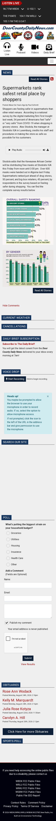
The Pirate (9, 16)
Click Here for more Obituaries (28, 731)
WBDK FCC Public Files (28, 781)
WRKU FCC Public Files (28, 788)
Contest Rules (18, 802)
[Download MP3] (48, 150)
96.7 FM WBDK (11, 8)
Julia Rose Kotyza (17, 709)
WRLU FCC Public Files (28, 784)
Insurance (16, 551)
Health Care (17, 558)
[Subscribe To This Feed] (51, 79)
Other (14, 564)
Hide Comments (11, 305)
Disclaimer (47, 806)
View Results (28, 664)
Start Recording (15, 379)
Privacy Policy (10, 806)
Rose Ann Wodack (17, 691)
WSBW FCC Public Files (28, 792)
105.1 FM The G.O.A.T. (14, 21)
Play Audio (17, 150)
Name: (7, 579)
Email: (7, 592)
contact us (41, 774)
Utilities (15, 539)
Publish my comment (21, 622)
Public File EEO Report (28, 795)
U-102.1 (31, 8)
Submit (28, 658)
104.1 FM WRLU (27, 16)
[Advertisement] (28, 484)
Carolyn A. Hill (14, 718)
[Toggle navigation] (52, 61)
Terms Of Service (30, 806)
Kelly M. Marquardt (18, 700)
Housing (15, 545)
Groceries (16, 533)
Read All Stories (39, 79)
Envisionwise (26, 816)
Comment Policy (36, 802)
